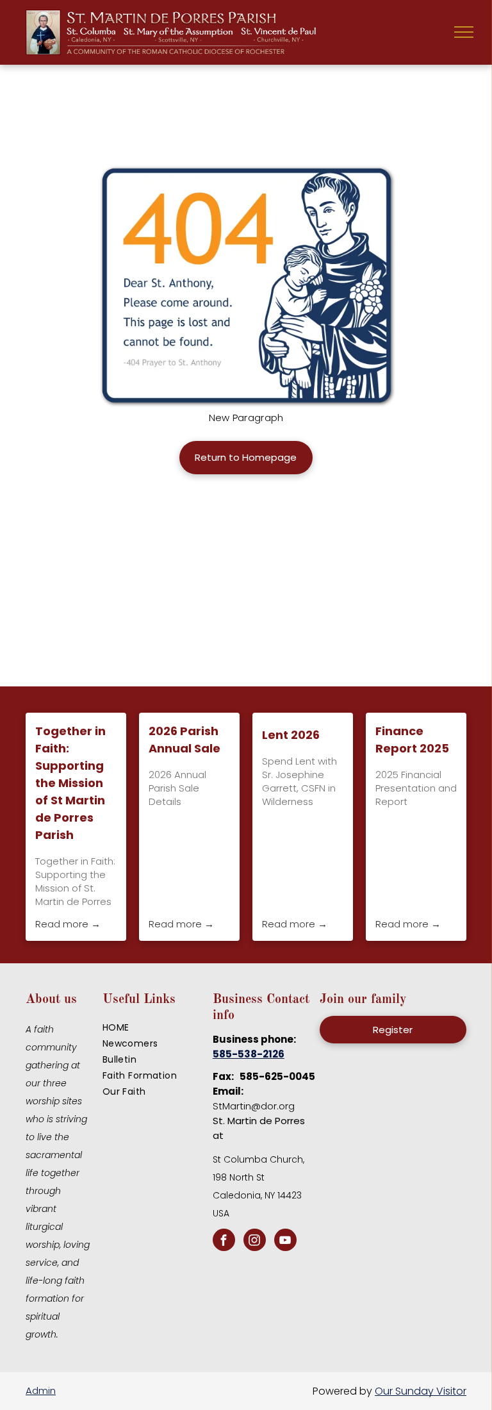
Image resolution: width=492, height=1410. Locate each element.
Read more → (68, 924)
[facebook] (224, 1241)
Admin (41, 1390)
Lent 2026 (291, 735)
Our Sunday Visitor (420, 1391)
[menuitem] (154, 1028)
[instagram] (254, 1241)
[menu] (463, 32)
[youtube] (285, 1241)
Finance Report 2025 (412, 739)
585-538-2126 (248, 1054)
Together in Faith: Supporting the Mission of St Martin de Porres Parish (70, 783)
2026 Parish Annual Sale (184, 739)
